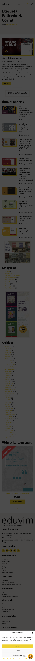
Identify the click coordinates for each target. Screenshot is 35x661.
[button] (32, 632)
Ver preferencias (17, 655)
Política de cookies (7, 658)
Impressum (29, 658)
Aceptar (17, 646)
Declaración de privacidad (19, 658)
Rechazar (17, 650)
